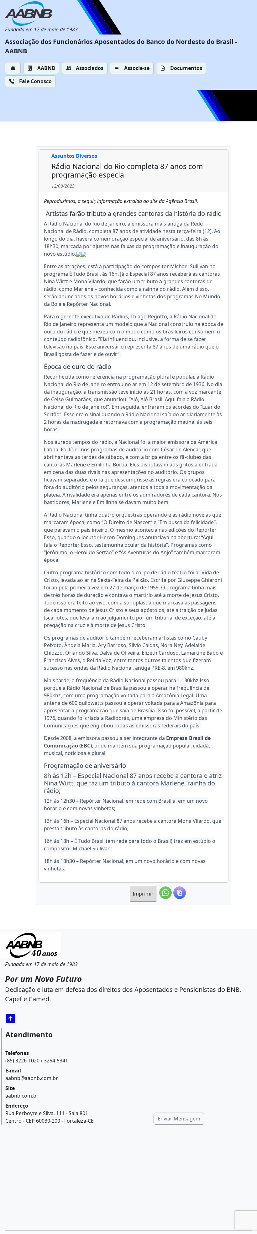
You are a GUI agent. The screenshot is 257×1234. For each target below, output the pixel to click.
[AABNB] (41, 13)
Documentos (186, 68)
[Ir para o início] (12, 1018)
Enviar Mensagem (179, 1118)
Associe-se (136, 68)
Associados (89, 68)
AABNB (46, 68)
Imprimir (143, 893)
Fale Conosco (35, 81)
